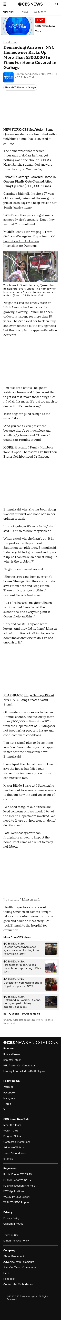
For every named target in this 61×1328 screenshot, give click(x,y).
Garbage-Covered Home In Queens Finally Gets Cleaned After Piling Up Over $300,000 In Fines (29, 181)
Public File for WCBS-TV (17, 1174)
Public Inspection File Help (19, 1185)
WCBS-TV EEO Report (16, 1197)
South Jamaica (31, 1013)
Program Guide (12, 1136)
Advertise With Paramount (18, 1262)
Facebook (9, 1092)
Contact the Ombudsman (18, 1284)
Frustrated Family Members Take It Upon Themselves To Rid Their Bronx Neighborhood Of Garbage (30, 452)
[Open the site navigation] (10, 4)
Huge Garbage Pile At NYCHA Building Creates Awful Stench (28, 699)
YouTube (8, 1087)
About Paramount (13, 1256)
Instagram (9, 1098)
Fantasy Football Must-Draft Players (24, 1071)
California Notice (13, 1223)
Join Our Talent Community (19, 1267)
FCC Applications (13, 1191)
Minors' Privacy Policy (16, 1240)
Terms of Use (11, 1235)
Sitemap (8, 1158)
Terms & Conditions (14, 1153)
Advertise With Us (14, 1147)
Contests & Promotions (16, 1142)
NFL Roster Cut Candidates (19, 1065)
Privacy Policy (11, 1218)
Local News (10, 42)
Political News (11, 1054)
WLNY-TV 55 (10, 1130)
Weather (39, 11)
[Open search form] (56, 4)
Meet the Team (12, 1125)
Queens (14, 1013)
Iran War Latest (12, 1060)
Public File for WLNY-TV (17, 1180)
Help (6, 1273)
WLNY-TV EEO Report (16, 1202)
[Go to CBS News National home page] (30, 4)
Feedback (9, 1278)
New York (8, 12)
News (25, 11)
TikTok (7, 1103)
